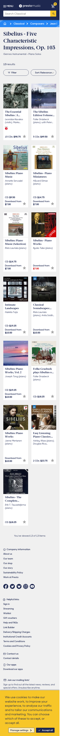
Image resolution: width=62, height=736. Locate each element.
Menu (10, 6)
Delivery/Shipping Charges (16, 632)
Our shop (7, 563)
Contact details (11, 658)
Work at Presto (11, 577)
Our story (8, 568)
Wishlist (7, 613)
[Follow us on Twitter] (13, 586)
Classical (18, 23)
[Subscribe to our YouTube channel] (33, 586)
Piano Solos (34, 54)
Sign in (6, 604)
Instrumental (19, 54)
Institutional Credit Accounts (17, 636)
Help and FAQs (10, 622)
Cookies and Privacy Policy (16, 646)
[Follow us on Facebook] (6, 586)
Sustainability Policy (13, 572)
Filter (14, 72)
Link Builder (9, 627)
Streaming (8, 608)
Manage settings (19, 730)
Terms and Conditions (14, 641)
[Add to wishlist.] (24, 136)
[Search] (53, 14)
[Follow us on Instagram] (26, 586)
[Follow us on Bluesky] (20, 586)
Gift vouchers (10, 618)
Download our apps (13, 669)
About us (7, 553)
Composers (37, 23)
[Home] (5, 23)
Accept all (47, 730)
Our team (8, 558)
